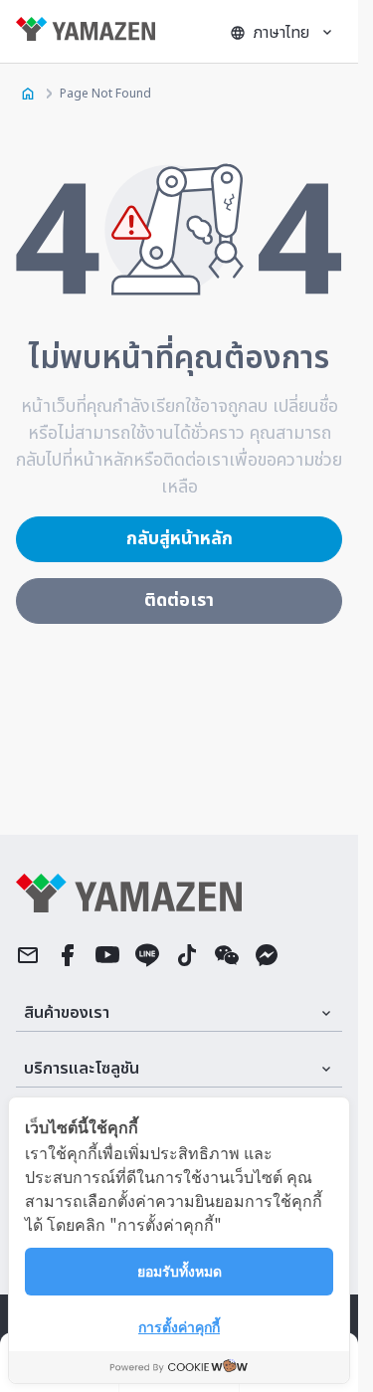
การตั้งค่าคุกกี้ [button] (179, 1326)
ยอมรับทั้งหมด (179, 1271)
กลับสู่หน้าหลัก (179, 538)
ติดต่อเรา (179, 600)
